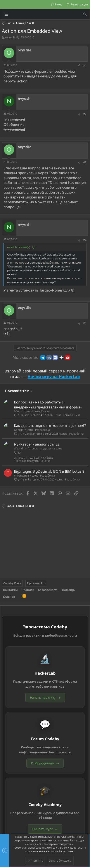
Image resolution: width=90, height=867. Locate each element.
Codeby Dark (12, 583)
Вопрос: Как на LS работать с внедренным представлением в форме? (48, 404)
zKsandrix (20, 448)
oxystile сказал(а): (19, 247)
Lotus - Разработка (38, 430)
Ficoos (18, 411)
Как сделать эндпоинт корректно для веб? (50, 425)
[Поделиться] (79, 66)
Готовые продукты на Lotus (45, 448)
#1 (85, 65)
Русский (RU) (36, 583)
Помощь (68, 590)
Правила (27, 590)
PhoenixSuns (21, 475)
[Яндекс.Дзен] (61, 357)
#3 (85, 162)
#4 (85, 240)
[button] (6, 14)
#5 (85, 323)
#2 (85, 114)
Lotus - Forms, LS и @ (37, 411)
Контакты (10, 590)
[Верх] (18, 596)
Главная (9, 597)
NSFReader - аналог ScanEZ (36, 444)
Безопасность (48, 590)
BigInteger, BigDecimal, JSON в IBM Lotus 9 (49, 471)
